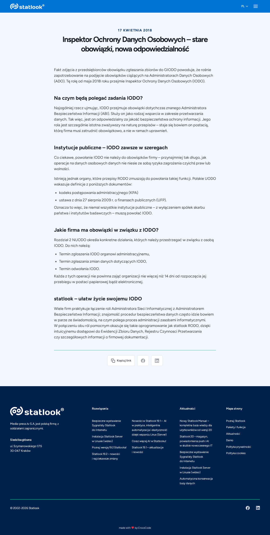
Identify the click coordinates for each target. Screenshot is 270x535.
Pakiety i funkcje (236, 427)
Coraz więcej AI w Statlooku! (149, 441)
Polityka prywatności (238, 446)
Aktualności (233, 433)
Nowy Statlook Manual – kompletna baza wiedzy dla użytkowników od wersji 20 (196, 425)
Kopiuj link (124, 360)
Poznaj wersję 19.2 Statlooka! (109, 447)
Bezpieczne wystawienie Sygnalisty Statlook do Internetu (106, 425)
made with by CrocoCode (135, 527)
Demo (229, 440)
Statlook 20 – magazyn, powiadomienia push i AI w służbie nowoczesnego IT (196, 441)
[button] (244, 6)
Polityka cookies (236, 453)
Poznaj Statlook (235, 420)
